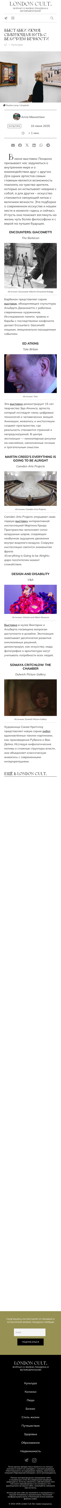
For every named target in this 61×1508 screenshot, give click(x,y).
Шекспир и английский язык (28, 1112)
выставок (10, 303)
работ (46, 731)
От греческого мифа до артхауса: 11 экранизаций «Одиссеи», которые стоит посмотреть (26, 857)
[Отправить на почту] (12, 145)
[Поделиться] (19, 145)
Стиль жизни (30, 1417)
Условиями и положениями (29, 1494)
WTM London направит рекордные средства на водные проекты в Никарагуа (30, 902)
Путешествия (31, 1425)
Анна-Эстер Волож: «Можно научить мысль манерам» (27, 1034)
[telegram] (5, 18)
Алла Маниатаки (33, 117)
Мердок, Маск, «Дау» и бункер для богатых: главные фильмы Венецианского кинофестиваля (29, 1152)
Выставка (10, 625)
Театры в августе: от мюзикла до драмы (29, 1073)
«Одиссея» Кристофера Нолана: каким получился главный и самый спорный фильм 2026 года (27, 1198)
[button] (52, 18)
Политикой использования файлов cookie (38, 1497)
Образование (30, 1442)
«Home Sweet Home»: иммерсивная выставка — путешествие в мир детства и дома (28, 1244)
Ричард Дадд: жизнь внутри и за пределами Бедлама (28, 814)
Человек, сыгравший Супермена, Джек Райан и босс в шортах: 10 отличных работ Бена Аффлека (29, 991)
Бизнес (30, 1408)
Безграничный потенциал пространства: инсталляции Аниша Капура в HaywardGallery (28, 945)
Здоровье (30, 1434)
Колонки (30, 1391)
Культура (17, 44)
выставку (21, 521)
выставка (16, 404)
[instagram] (12, 18)
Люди (30, 1400)
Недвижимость (30, 1451)
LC (5, 44)
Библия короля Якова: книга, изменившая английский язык (30, 1287)
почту (33, 1488)
